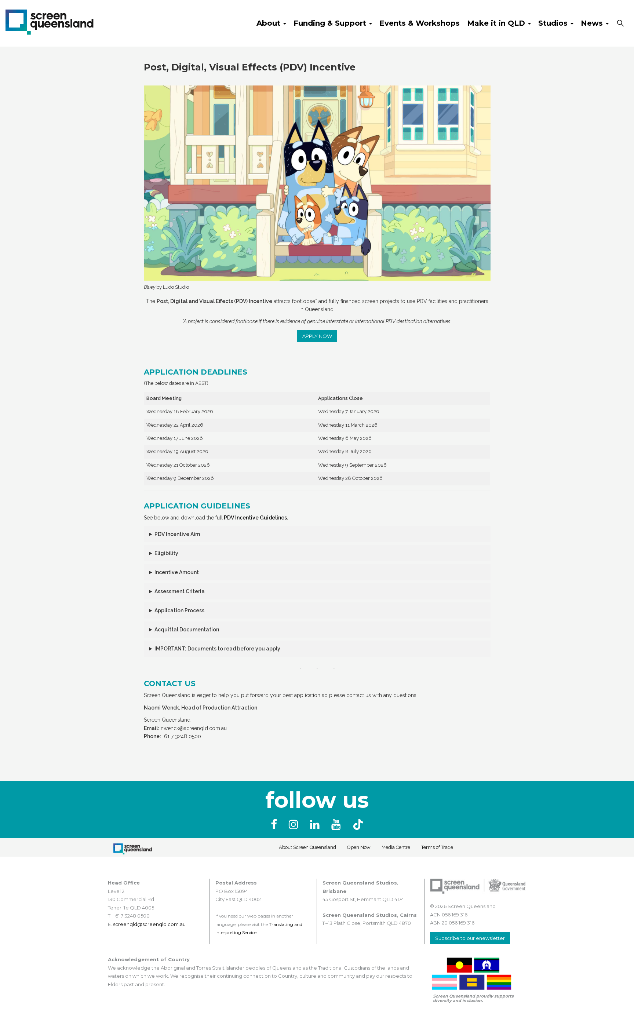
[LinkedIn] (316, 824)
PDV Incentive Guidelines (255, 518)
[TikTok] (358, 824)
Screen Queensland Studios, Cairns (370, 915)
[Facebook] (275, 824)
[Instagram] (295, 824)
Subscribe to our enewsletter (470, 938)
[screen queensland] (50, 21)
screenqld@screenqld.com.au (149, 924)
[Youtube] (337, 824)
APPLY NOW (317, 336)
